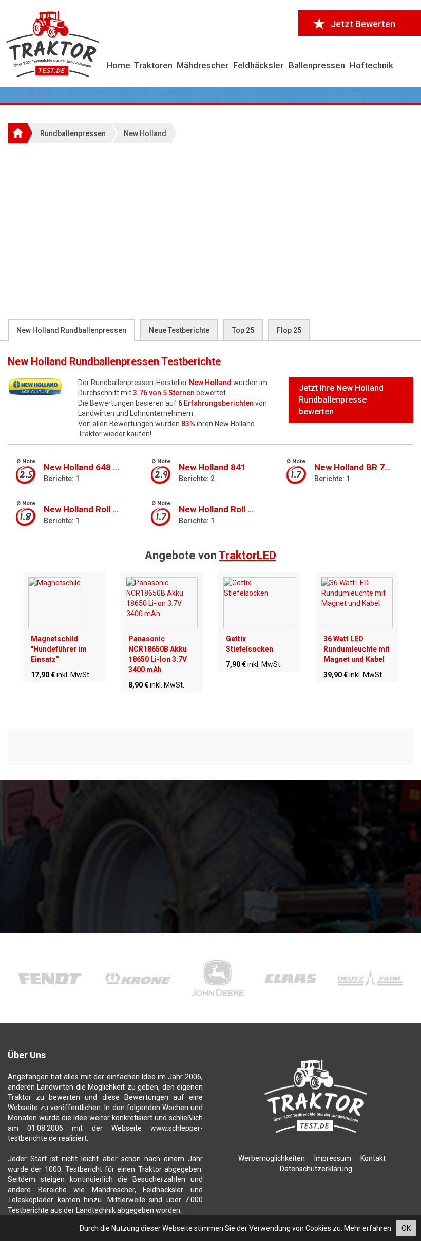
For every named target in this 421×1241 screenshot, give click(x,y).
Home (118, 65)
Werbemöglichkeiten (271, 1158)
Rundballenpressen (73, 133)
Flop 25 (289, 330)
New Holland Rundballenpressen (71, 330)
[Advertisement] (210, 230)
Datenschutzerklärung (316, 1168)
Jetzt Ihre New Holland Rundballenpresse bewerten (341, 399)
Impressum (332, 1158)
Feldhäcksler (258, 65)
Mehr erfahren (367, 1228)
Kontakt (373, 1158)
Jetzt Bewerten (363, 23)
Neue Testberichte (179, 330)
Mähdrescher (202, 65)
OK (406, 1228)
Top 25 (243, 330)
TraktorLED (247, 555)
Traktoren (153, 65)
